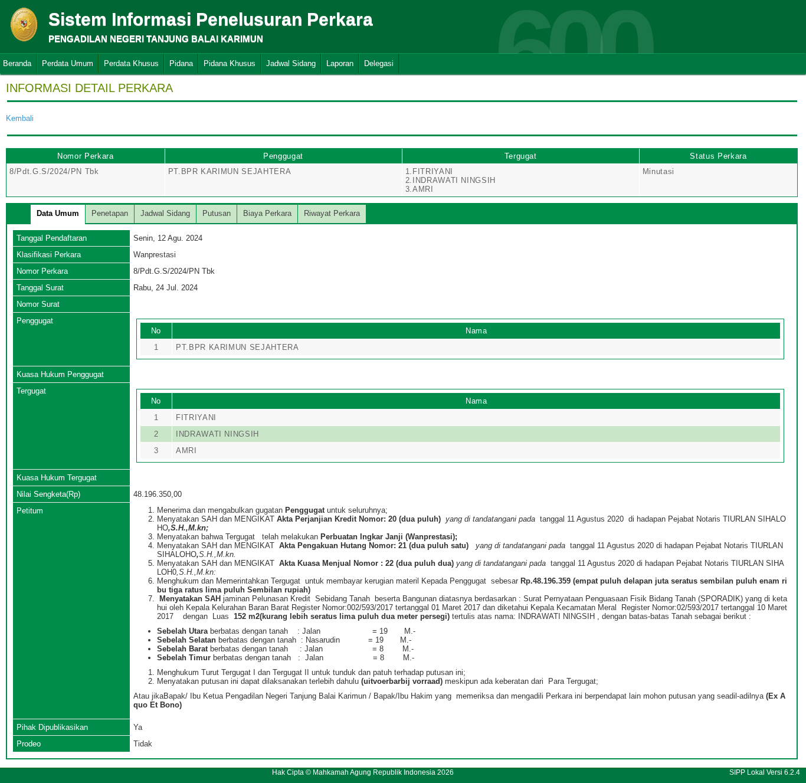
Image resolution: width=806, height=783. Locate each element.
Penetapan (109, 213)
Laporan (339, 63)
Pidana (181, 63)
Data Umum (58, 213)
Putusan (216, 213)
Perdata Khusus (131, 63)
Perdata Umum (67, 63)
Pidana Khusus (229, 63)
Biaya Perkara (267, 213)
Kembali (20, 118)
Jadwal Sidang (291, 63)
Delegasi (379, 63)
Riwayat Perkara (332, 213)
